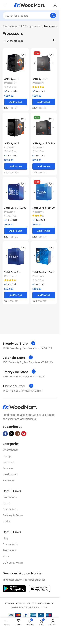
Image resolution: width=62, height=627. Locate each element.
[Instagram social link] (17, 433)
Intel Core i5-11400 (43, 207)
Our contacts (10, 509)
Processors (10, 82)
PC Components (30, 26)
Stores (6, 503)
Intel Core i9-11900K (12, 274)
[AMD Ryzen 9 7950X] (43, 127)
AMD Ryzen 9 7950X (43, 143)
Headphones (10, 474)
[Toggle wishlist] (22, 55)
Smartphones (10, 449)
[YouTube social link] (23, 433)
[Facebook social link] (5, 433)
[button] (15, 102)
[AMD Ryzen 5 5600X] (15, 63)
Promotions (10, 497)
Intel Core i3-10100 (15, 207)
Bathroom (9, 480)
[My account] (55, 5)
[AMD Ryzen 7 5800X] (15, 127)
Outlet (6, 521)
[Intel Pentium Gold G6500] (43, 256)
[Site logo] (29, 5)
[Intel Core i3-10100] (15, 192)
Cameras (8, 468)
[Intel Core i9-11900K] (15, 256)
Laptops (7, 456)
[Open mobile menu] (4, 5)
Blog (5, 538)
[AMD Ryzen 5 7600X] (43, 63)
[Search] (53, 15)
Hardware (8, 462)
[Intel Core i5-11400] (43, 192)
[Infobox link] (19, 343)
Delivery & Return (13, 515)
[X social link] (11, 433)
